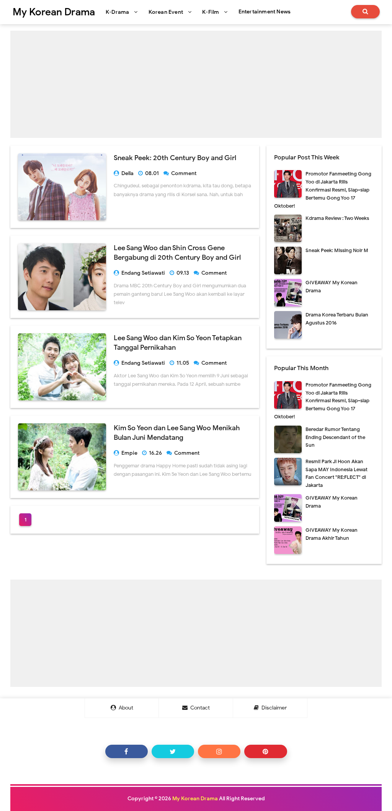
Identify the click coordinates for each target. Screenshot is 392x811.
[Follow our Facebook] (126, 751)
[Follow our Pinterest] (265, 751)
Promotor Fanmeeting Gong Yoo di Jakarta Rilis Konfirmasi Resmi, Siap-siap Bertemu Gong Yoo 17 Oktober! (322, 189)
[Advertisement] (196, 84)
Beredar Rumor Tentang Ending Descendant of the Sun (335, 437)
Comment (184, 173)
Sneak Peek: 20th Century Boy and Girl (175, 158)
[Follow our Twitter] (173, 751)
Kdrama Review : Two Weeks (337, 218)
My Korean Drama (195, 798)
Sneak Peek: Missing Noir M (336, 250)
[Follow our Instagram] (219, 751)
